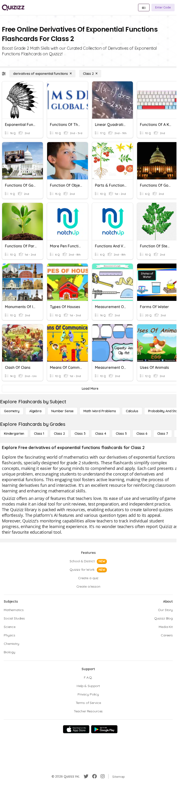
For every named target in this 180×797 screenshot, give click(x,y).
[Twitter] (86, 776)
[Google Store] (104, 729)
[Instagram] (103, 776)
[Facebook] (94, 776)
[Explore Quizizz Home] (13, 7)
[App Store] (76, 729)
